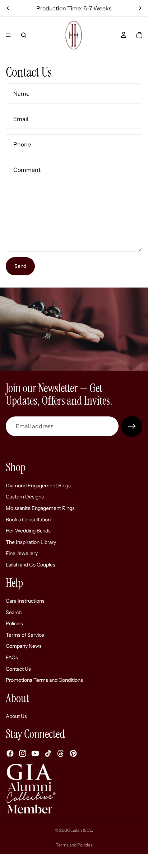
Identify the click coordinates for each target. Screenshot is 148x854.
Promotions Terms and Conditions (44, 680)
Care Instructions (25, 601)
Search (14, 612)
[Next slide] (140, 8)
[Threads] (60, 753)
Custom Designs (25, 496)
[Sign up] (131, 426)
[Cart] (139, 35)
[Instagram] (22, 753)
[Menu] (8, 35)
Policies (14, 623)
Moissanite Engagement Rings (40, 508)
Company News (24, 646)
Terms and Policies (74, 845)
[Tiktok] (48, 753)
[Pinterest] (73, 753)
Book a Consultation (28, 519)
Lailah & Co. (81, 830)
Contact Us (18, 668)
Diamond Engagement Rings (38, 485)
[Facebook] (10, 753)
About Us (16, 716)
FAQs (12, 657)
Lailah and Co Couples (30, 564)
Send (20, 266)
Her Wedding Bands (28, 530)
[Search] (24, 35)
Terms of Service (25, 634)
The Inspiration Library (31, 542)
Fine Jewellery (22, 553)
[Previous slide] (8, 8)
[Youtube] (35, 753)
